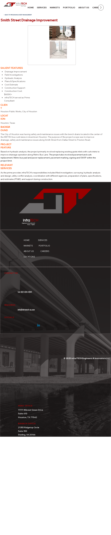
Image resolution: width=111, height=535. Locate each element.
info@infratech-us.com (26, 309)
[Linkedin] (38, 325)
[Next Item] (68, 33)
